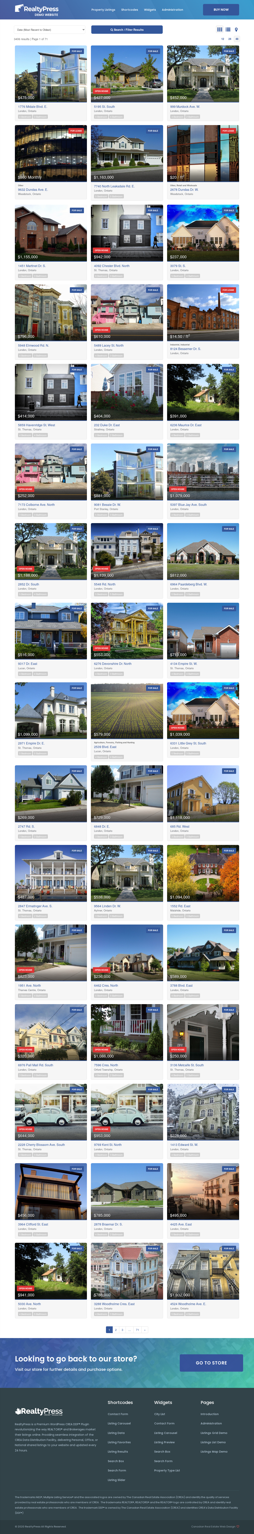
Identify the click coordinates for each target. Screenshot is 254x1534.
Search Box (116, 1461)
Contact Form (118, 1414)
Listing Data (116, 1433)
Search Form (117, 1470)
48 (237, 39)
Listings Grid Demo (214, 1433)
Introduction (210, 1414)
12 (222, 39)
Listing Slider (116, 1480)
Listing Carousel (119, 1423)
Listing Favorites (119, 1442)
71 (137, 1330)
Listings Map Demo (214, 1452)
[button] (103, 9)
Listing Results (118, 1452)
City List (159, 1414)
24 (229, 39)
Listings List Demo (213, 1442)
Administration (211, 1423)
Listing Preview (164, 1442)
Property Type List (167, 1470)
